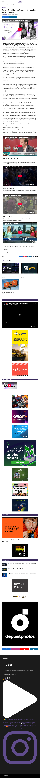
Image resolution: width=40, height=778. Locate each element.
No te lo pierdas (6, 560)
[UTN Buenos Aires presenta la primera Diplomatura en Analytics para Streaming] (10, 268)
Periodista (5, 14)
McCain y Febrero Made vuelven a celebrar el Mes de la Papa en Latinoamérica (10, 292)
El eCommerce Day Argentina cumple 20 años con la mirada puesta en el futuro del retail (22, 574)
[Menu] (3, 2)
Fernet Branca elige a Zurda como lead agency (28, 275)
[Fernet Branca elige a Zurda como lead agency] (29, 268)
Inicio (2, 4)
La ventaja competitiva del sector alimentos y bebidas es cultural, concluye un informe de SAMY (19, 540)
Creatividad (4, 7)
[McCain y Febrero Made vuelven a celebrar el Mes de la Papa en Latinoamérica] (10, 284)
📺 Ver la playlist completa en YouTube (8, 391)
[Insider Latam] (20, 1)
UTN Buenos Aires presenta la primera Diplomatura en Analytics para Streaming (10, 275)
